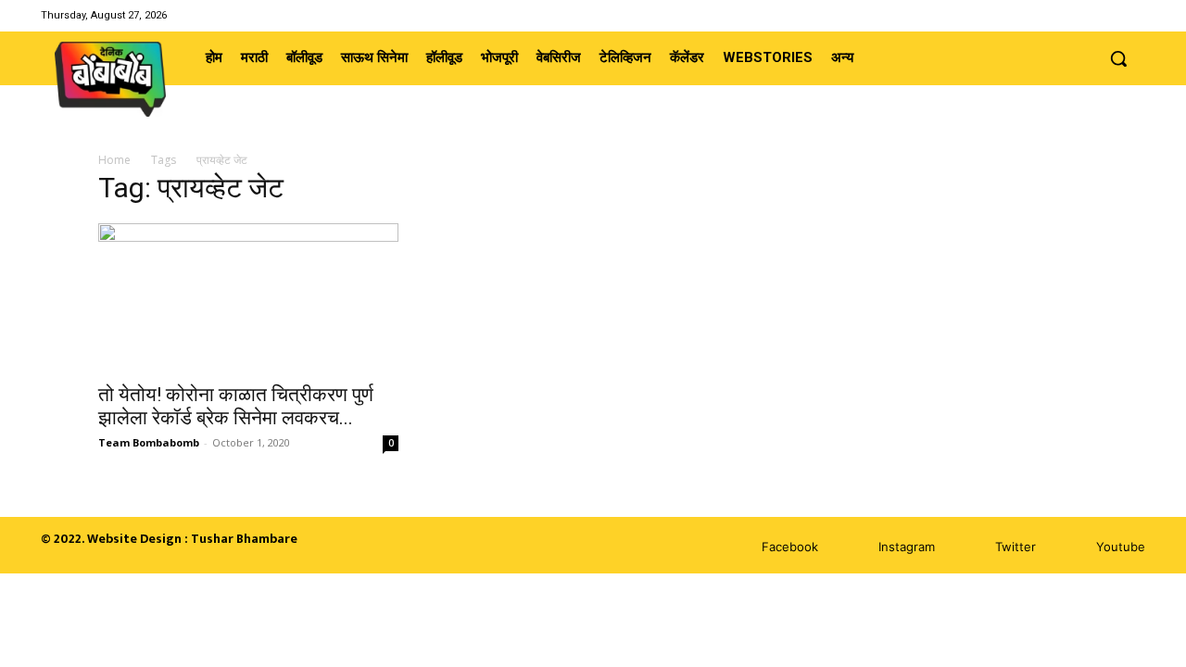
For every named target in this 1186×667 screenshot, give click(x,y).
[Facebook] (1063, 15)
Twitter (1015, 546)
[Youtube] (1133, 15)
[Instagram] (1086, 15)
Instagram (906, 546)
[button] (1118, 58)
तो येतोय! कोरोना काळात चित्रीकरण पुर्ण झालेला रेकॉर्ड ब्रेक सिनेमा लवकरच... (235, 406)
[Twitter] (1110, 15)
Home (114, 160)
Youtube (1120, 546)
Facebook (790, 546)
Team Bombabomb (148, 442)
